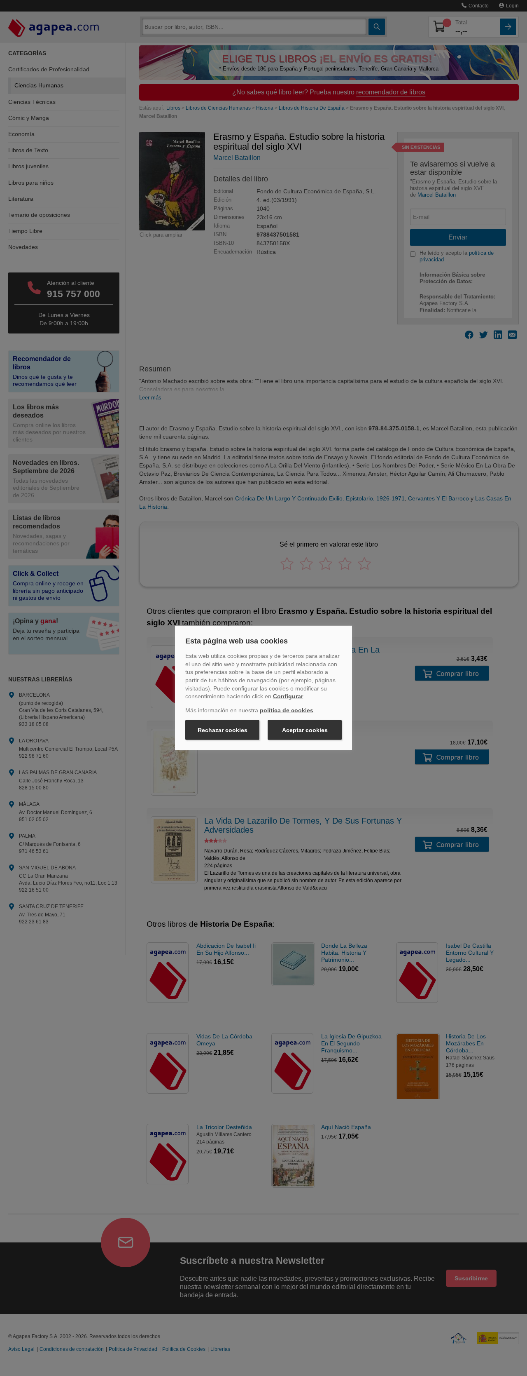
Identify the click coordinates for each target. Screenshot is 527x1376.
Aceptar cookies (305, 730)
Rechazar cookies (222, 730)
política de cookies (286, 710)
